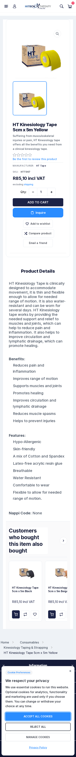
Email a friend (38, 242)
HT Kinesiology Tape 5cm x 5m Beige (61, 589)
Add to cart (38, 202)
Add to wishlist (40, 223)
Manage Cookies (38, 737)
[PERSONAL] (14, 6)
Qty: (23, 191)
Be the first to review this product (35, 159)
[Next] (63, 540)
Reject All (38, 726)
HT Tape (41, 165)
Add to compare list (25, 614)
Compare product (40, 233)
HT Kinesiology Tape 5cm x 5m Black (25, 589)
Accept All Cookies (38, 716)
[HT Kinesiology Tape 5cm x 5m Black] (25, 572)
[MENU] (6, 6)
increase (51, 192)
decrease (33, 192)
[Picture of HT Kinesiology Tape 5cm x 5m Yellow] (38, 53)
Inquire (41, 212)
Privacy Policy (38, 747)
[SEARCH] (62, 6)
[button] (57, 33)
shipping (28, 184)
